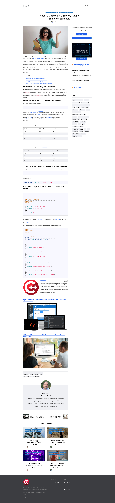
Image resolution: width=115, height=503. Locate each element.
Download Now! (81, 58)
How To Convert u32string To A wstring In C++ (34, 465)
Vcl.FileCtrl (30, 117)
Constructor (79, 112)
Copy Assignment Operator (76, 114)
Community (62, 6)
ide (81, 119)
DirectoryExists (49, 117)
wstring (80, 136)
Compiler (73, 112)
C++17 (37, 429)
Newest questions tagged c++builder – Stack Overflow (80, 65)
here (47, 220)
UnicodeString (87, 131)
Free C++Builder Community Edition (82, 38)
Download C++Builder (55, 482)
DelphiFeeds (67, 489)
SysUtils (43, 56)
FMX (78, 119)
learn (85, 119)
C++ (56, 6)
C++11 (29, 429)
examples (26, 374)
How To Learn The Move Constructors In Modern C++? (57, 465)
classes (87, 109)
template (81, 131)
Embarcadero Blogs (68, 484)
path (41, 374)
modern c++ (74, 124)
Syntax (27, 454)
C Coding (87, 107)
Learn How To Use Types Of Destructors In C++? (57, 442)
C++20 (41, 429)
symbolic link (40, 111)
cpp (84, 114)
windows (74, 136)
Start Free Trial (81, 34)
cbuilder (77, 107)
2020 (73, 100)
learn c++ (75, 122)
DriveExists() (57, 219)
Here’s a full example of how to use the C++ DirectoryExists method (39, 83)
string (89, 128)
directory (30, 372)
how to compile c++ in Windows (48, 70)
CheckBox (60, 176)
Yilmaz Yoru (57, 21)
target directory (33, 112)
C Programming (81, 116)
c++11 (78, 102)
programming (36, 376)
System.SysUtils (44, 118)
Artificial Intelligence (79, 100)
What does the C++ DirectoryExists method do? (35, 78)
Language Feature (63, 12)
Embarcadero (33, 497)
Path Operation (27, 376)
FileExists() (40, 219)
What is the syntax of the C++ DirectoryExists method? (36, 80)
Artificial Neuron (86, 100)
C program (74, 116)
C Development (75, 109)
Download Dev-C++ (55, 484)
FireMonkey (74, 119)
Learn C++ (27, 6)
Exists (31, 374)
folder (36, 374)
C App (73, 107)
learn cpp (83, 121)
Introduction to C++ (53, 12)
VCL (73, 133)
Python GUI (66, 487)
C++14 (33, 429)
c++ (25, 372)
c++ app (74, 105)
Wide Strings (83, 133)
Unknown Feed (77, 88)
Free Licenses (70, 6)
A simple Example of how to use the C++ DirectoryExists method (38, 81)
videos (77, 133)
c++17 (87, 102)
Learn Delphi (67, 482)
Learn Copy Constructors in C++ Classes (34, 442)
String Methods (75, 131)
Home (44, 6)
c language (82, 109)
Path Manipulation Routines (38, 58)
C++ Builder (43, 280)
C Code (82, 107)
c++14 (82, 102)
